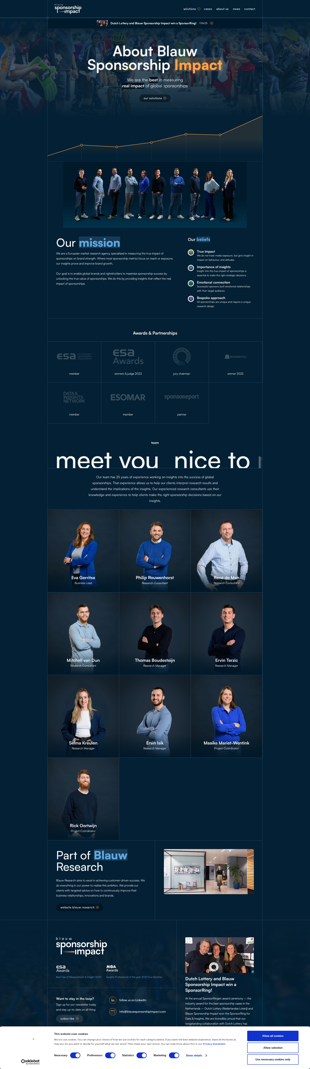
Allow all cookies (272, 1035)
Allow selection (273, 1047)
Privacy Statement (214, 1043)
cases (208, 9)
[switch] (110, 1055)
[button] (199, 9)
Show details (194, 1055)
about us (222, 9)
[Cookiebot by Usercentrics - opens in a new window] (30, 1062)
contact (249, 9)
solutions (190, 9)
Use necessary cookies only (272, 1059)
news (236, 9)
